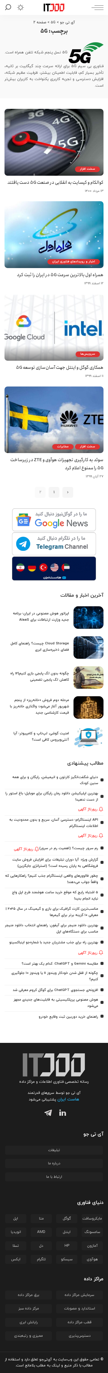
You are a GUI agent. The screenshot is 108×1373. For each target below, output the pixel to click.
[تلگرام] (47, 1114)
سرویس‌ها (87, 354)
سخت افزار (87, 169)
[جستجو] (9, 7)
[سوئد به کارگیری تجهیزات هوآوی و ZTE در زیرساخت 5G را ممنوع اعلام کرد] (54, 420)
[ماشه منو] (96, 7)
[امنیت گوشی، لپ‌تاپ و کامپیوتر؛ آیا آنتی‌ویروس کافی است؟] (89, 737)
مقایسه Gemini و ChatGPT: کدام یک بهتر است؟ (60, 963)
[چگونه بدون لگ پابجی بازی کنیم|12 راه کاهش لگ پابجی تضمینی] (89, 677)
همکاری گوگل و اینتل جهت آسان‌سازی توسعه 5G (60, 367)
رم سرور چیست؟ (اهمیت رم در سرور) (68, 848)
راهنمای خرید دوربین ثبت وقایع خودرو (68, 1016)
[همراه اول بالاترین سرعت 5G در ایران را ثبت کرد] (54, 234)
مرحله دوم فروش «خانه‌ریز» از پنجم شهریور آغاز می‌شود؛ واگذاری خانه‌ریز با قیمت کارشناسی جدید (39, 706)
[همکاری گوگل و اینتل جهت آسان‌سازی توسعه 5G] (54, 327)
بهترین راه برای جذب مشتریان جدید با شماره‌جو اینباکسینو (53, 942)
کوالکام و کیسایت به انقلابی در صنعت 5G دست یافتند (55, 182)
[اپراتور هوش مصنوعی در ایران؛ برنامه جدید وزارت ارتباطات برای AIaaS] (89, 617)
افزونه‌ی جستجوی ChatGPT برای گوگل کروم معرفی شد (55, 990)
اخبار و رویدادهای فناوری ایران (73, 261)
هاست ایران (68, 1099)
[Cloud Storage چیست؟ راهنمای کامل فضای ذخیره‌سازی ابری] (89, 647)
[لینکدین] (61, 1114)
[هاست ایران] (54, 569)
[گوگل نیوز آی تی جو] (54, 520)
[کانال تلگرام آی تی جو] (54, 544)
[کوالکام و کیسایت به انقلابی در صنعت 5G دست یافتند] (54, 142)
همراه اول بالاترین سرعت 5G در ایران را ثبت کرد (60, 275)
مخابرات (63, 446)
